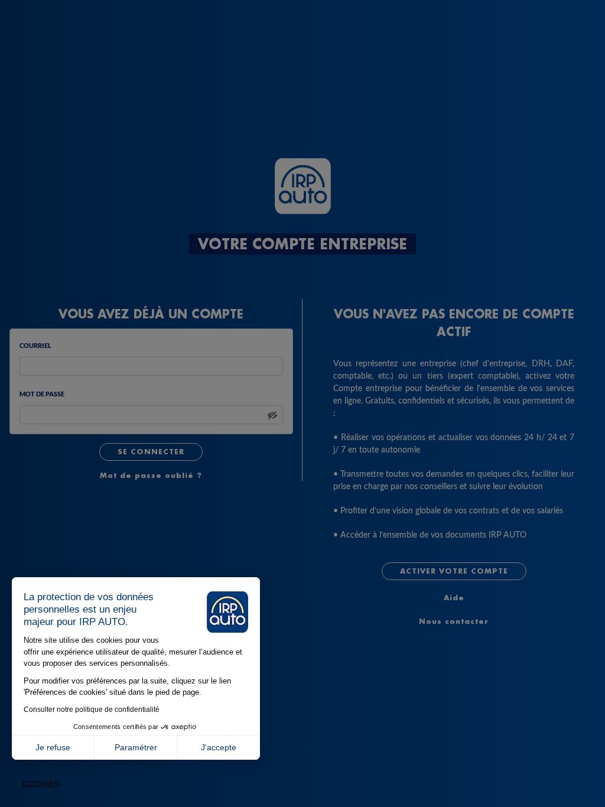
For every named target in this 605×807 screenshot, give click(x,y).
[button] (41, 784)
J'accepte (218, 747)
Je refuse (52, 747)
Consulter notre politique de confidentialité (92, 709)
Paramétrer (136, 747)
